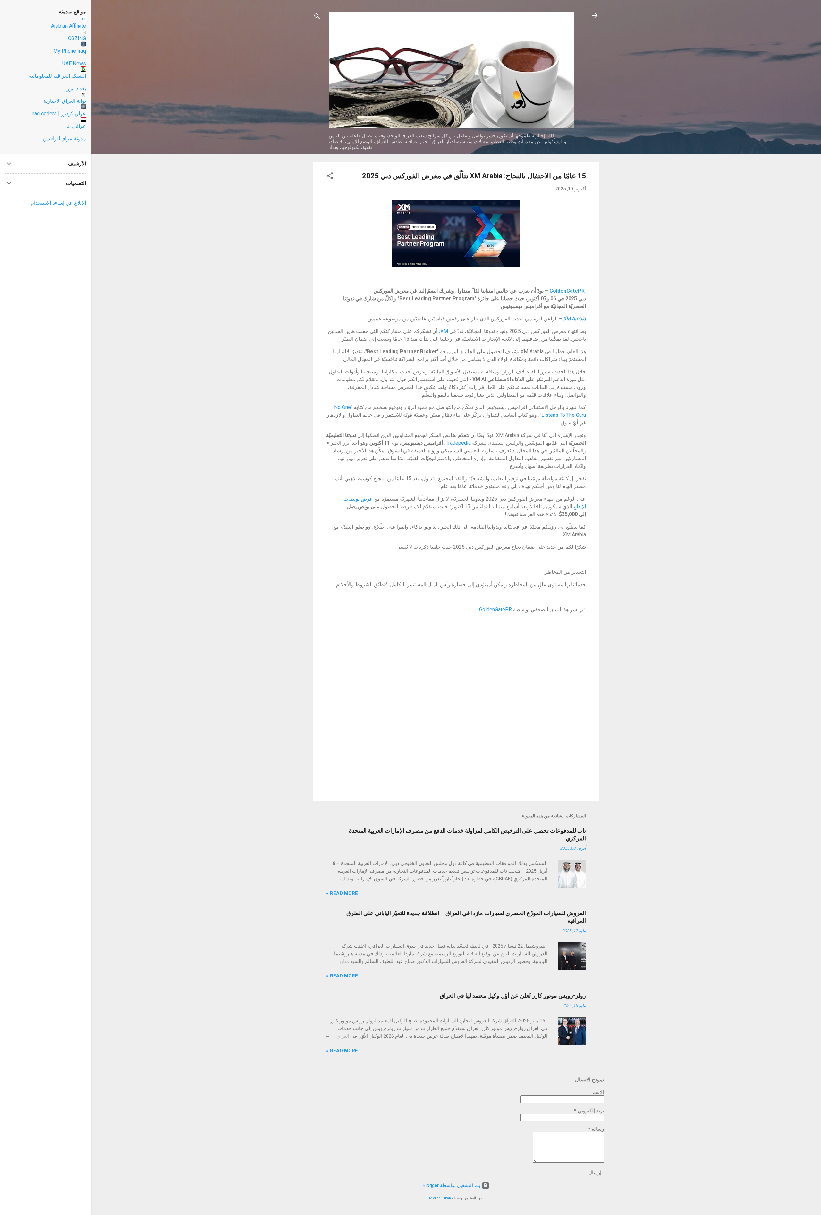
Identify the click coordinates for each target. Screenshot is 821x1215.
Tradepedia (458, 443)
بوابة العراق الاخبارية (64, 101)
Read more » (342, 893)
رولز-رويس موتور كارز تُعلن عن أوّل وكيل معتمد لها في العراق (513, 995)
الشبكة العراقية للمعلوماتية (57, 76)
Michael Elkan (440, 1198)
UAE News (74, 63)
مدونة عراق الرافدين (64, 138)
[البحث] (317, 17)
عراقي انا (76, 126)
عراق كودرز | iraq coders (58, 113)
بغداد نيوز (76, 88)
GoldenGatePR (495, 610)
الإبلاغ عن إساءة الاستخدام (58, 203)
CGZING (77, 38)
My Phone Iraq (69, 51)
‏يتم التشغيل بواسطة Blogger (452, 1185)
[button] (330, 177)
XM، (443, 331)
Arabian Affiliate (68, 26)
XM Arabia (574, 319)
